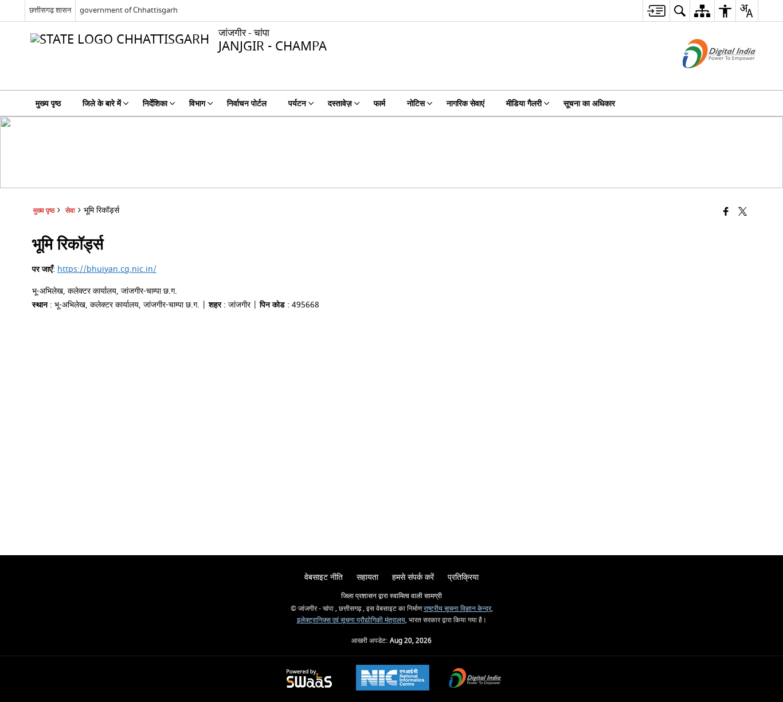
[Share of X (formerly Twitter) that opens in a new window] (742, 212)
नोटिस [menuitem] (416, 104)
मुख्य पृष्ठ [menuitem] (48, 104)
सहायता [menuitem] (367, 577)
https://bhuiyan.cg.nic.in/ (106, 269)
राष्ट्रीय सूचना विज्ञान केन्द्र (457, 609)
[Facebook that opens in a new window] (726, 212)
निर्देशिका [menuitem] (155, 104)
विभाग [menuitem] (197, 104)
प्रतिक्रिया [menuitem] (463, 577)
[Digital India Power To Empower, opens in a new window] (475, 679)
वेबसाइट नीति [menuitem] (323, 577)
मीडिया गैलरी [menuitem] (524, 104)
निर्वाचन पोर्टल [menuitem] (247, 104)
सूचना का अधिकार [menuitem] (589, 104)
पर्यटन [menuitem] (297, 104)
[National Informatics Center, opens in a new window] (392, 679)
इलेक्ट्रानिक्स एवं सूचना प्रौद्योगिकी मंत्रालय (351, 620)
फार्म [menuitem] (379, 104)
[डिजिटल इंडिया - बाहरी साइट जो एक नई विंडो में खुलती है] (704, 78)
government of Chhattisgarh (129, 10)
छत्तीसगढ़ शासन (50, 10)
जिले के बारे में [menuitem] (102, 104)
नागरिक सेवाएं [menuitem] (465, 104)
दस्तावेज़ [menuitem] (340, 104)
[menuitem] (656, 10)
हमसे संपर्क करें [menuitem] (413, 577)
